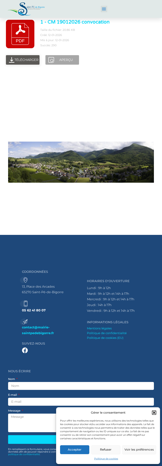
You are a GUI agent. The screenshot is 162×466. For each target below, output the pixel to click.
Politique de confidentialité (107, 333)
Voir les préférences (139, 449)
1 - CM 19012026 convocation (75, 22)
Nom (12, 379)
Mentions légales (99, 328)
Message (14, 410)
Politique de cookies (106, 458)
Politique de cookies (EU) (105, 338)
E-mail (13, 395)
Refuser (105, 449)
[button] (154, 413)
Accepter (74, 449)
